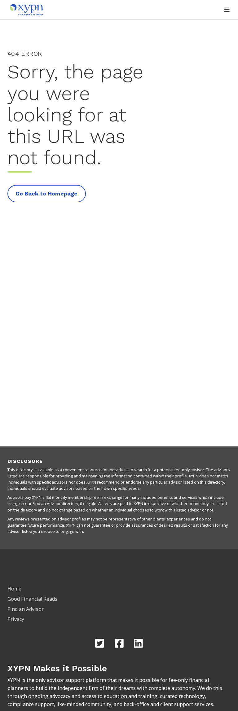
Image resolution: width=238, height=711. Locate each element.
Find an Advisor (25, 609)
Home (14, 588)
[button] (227, 10)
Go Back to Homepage (46, 193)
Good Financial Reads (32, 598)
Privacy (15, 619)
